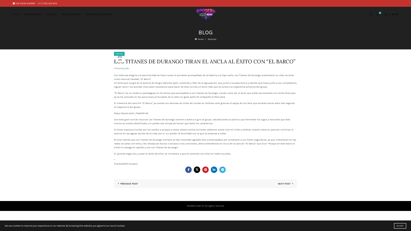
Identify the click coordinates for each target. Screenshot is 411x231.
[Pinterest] (205, 170)
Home (201, 39)
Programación (33, 14)
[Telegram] (222, 170)
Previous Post (129, 183)
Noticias (212, 39)
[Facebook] (188, 170)
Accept (400, 226)
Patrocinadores (71, 14)
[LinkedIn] (214, 170)
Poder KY (199, 206)
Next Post (284, 183)
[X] (197, 170)
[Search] (371, 14)
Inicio (16, 14)
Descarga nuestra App (98, 14)
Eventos (51, 14)
